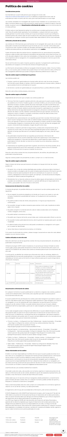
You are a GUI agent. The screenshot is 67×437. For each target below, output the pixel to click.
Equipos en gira (39, 420)
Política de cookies (11, 420)
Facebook (22, 420)
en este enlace (34, 435)
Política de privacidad (11, 422)
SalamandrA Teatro (33, 1)
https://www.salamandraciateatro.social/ (17, 16)
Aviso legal (8, 417)
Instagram (23, 422)
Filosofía (37, 417)
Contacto (22, 417)
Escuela (37, 422)
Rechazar (58, 435)
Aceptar (49, 435)
